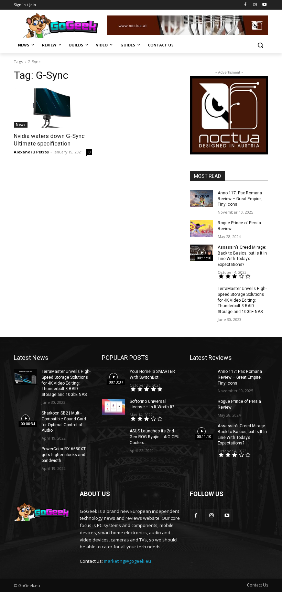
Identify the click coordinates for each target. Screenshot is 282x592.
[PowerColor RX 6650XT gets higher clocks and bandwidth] (25, 454)
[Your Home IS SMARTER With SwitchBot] (113, 377)
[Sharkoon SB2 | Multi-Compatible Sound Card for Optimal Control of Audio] (25, 418)
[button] (260, 45)
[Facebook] (245, 5)
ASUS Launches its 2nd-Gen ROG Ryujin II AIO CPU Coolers (155, 437)
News (20, 124)
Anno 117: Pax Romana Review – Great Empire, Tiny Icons (240, 199)
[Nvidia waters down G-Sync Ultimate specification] (53, 108)
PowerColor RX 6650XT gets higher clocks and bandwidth (64, 454)
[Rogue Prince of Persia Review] (201, 228)
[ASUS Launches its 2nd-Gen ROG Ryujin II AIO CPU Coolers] (113, 436)
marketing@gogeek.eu (127, 561)
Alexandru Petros (31, 151)
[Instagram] (255, 5)
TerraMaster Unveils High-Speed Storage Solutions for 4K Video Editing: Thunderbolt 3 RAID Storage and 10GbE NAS (242, 300)
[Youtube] (264, 5)
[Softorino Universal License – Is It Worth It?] (113, 407)
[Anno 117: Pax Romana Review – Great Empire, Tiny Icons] (201, 198)
